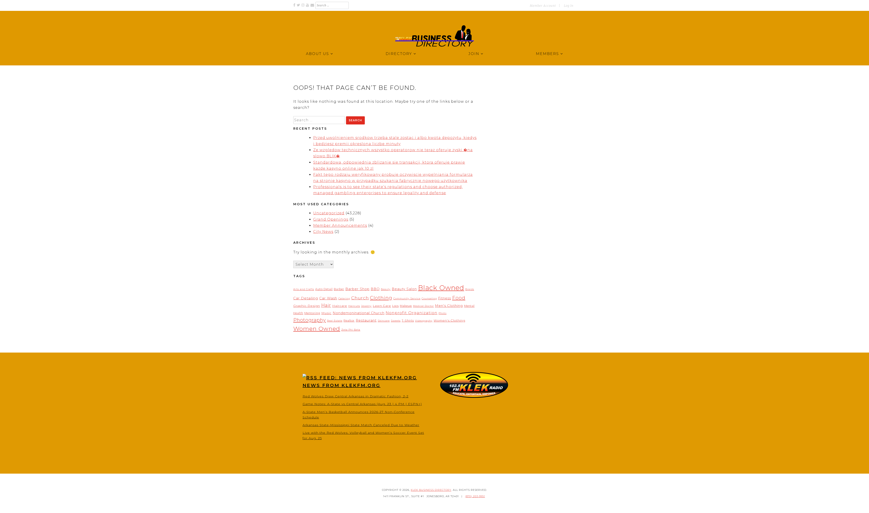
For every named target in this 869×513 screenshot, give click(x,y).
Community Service (406, 298)
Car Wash (328, 298)
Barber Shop (357, 289)
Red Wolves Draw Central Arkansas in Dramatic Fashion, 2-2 (355, 396)
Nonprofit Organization (411, 312)
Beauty (386, 289)
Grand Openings (330, 219)
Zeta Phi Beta (350, 329)
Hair (326, 305)
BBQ (375, 289)
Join (473, 54)
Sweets (396, 320)
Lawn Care (382, 306)
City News (323, 231)
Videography (423, 320)
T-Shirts (408, 320)
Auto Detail (324, 289)
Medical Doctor (423, 306)
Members (547, 54)
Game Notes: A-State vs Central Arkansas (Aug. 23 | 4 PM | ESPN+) (362, 404)
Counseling (429, 298)
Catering (344, 298)
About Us (317, 54)
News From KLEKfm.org (341, 385)
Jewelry (366, 306)
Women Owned (316, 328)
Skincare (384, 320)
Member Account (543, 6)
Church (360, 298)
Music (326, 313)
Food (458, 298)
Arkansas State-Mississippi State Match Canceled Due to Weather (361, 425)
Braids (469, 289)
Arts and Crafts (303, 289)
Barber (339, 289)
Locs (395, 306)
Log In (568, 6)
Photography (309, 320)
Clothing (381, 298)
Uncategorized (328, 213)
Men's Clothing (449, 305)
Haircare (339, 306)
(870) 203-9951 (475, 496)
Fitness (444, 298)
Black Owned (441, 288)
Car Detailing (305, 298)
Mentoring (312, 313)
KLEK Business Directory (431, 490)
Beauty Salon (404, 289)
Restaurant (366, 320)
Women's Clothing (449, 320)
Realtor (349, 320)
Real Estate (334, 320)
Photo (442, 313)
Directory (399, 54)
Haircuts (354, 306)
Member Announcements (340, 225)
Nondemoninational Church (358, 313)
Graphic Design (306, 306)
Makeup (406, 306)
